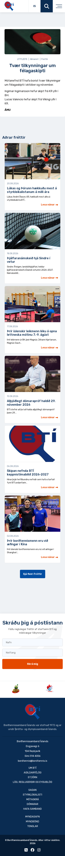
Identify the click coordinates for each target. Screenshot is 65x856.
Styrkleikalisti (32, 794)
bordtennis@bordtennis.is (32, 760)
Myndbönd (32, 821)
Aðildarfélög (32, 772)
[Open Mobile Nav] (59, 6)
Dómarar (32, 804)
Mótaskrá (32, 799)
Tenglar (32, 826)
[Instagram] (39, 850)
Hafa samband (32, 808)
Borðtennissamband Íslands (32, 711)
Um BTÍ (32, 767)
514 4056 (35, 756)
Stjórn (32, 777)
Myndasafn (32, 816)
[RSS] (26, 850)
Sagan (32, 789)
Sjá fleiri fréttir (32, 574)
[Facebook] (32, 850)
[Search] (47, 6)
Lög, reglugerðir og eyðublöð (32, 782)
